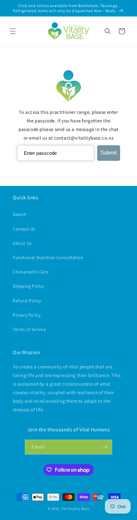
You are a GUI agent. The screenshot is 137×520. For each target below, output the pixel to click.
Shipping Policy (28, 286)
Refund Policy (27, 301)
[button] (13, 31)
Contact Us (24, 229)
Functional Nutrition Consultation (48, 257)
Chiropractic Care (30, 272)
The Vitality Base (75, 508)
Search (20, 214)
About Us (22, 243)
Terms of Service (29, 329)
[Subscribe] (105, 447)
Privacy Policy (26, 315)
